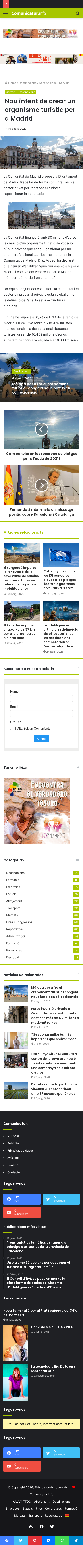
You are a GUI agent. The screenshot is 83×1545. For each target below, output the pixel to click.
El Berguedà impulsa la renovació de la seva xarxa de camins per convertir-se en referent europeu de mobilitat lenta (21, 578)
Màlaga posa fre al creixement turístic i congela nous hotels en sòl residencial (41, 388)
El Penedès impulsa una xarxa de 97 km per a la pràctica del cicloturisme (20, 631)
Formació (12, 880)
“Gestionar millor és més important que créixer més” (53, 1036)
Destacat (12, 957)
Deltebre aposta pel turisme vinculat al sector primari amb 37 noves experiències (54, 1089)
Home (11, 83)
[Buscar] (77, 15)
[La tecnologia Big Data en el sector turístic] (15, 1382)
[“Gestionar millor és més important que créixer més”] (16, 1040)
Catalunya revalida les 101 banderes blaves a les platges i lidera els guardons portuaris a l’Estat (60, 579)
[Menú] (5, 15)
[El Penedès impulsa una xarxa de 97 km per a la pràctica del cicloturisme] (22, 611)
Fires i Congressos (19, 922)
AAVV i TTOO (15, 936)
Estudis (11, 894)
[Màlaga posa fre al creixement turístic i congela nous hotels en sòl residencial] (16, 993)
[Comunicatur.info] (28, 13)
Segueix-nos (14, 1409)
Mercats (12, 915)
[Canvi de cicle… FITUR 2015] (15, 1343)
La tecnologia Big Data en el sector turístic (54, 1368)
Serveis (64, 83)
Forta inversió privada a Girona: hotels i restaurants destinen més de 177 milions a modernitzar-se (55, 1015)
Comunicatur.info (41, 1494)
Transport (13, 908)
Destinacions (28, 83)
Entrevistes (14, 950)
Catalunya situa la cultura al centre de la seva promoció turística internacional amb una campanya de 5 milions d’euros (54, 1063)
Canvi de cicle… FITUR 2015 (52, 1327)
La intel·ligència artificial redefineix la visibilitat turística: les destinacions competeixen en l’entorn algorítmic (60, 635)
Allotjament (14, 901)
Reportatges (15, 929)
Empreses (13, 887)
